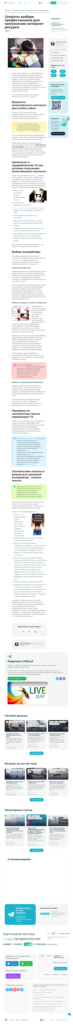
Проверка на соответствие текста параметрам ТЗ (58, 24)
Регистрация (62, 2)
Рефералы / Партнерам (60, 962)
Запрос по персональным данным (44, 990)
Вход (53, 2)
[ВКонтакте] (24, 2)
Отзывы (46, 974)
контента (21, 514)
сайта (14, 816)
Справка (41, 956)
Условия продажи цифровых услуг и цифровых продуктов (48, 998)
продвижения (35, 816)
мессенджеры (62, 721)
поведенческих (63, 816)
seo (7, 721)
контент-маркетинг (32, 726)
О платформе (55, 974)
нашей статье (29, 464)
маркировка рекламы (33, 723)
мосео (32, 769)
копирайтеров (17, 260)
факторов (52, 818)
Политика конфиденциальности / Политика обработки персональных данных (47, 1007)
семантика (52, 771)
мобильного (31, 818)
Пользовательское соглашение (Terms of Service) (49, 1004)
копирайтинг (61, 769)
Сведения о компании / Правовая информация (48, 1001)
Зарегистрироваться (16, 678)
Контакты (64, 974)
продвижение (12, 769)
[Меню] (48, 2)
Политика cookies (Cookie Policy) (43, 1010)
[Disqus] (36, 880)
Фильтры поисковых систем (27, 438)
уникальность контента (22, 208)
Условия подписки (39, 995)
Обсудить (56, 52)
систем (8, 818)
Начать (28, 944)
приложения (38, 818)
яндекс (19, 769)
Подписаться (59, 97)
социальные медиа (54, 723)
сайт (39, 228)
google (7, 771)
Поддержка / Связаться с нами (58, 956)
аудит (29, 771)
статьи (16, 721)
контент (11, 721)
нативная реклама (32, 721)
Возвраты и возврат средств (42, 992)
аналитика (41, 726)
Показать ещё (36, 753)
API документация (60, 968)
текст (35, 175)
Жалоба (49, 956)
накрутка (19, 816)
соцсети (51, 721)
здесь (31, 454)
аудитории (8, 816)
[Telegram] (28, 2)
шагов (29, 816)
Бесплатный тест (58, 133)
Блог (20, 2)
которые (56, 816)
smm (56, 721)
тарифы (21, 721)
